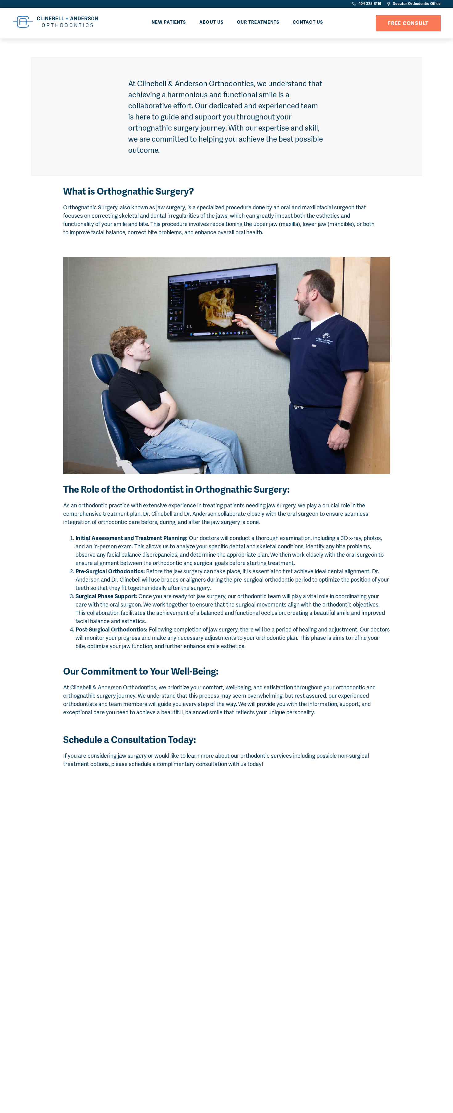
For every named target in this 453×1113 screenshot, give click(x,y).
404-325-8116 (369, 4)
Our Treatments (258, 22)
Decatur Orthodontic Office (416, 4)
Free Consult (408, 23)
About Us (211, 22)
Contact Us (308, 22)
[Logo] (55, 23)
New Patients (169, 22)
